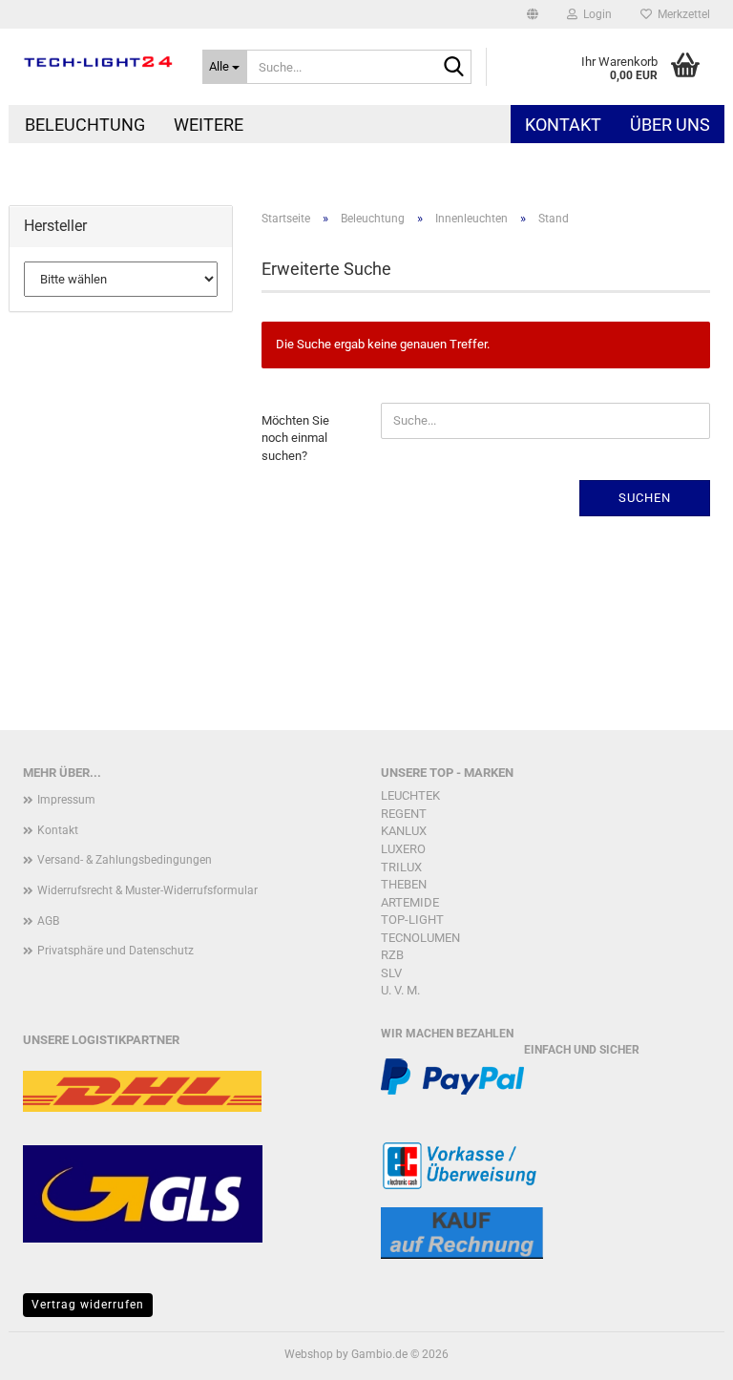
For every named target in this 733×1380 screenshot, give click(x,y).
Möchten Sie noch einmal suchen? (295, 438)
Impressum (66, 799)
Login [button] (594, 14)
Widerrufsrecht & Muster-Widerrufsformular (147, 890)
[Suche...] (453, 68)
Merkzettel (681, 14)
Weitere (208, 125)
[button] (533, 14)
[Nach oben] (680, 1351)
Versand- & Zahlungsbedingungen (124, 860)
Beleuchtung (85, 125)
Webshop (308, 1354)
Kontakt (563, 125)
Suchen (644, 498)
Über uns (670, 125)
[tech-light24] (98, 62)
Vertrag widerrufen (87, 1304)
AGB (48, 921)
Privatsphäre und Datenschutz (115, 950)
